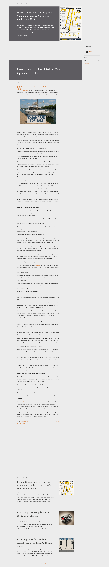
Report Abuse (86, 63)
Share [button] (18, 35)
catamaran (37, 265)
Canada (23, 423)
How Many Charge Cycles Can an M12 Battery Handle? (33, 514)
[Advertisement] (43, 52)
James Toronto (22, 3)
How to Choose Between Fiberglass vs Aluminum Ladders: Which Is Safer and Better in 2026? (35, 16)
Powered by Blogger (46, 563)
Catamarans (25, 90)
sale (36, 180)
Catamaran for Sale (24, 421)
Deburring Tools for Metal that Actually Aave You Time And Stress (34, 541)
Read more (52, 504)
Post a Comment (24, 35)
